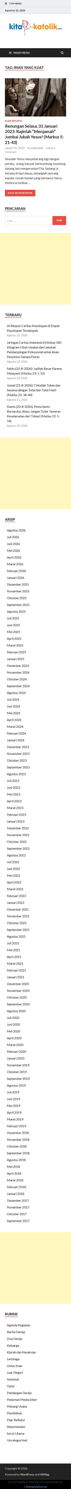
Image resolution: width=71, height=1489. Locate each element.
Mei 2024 (13, 713)
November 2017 (18, 1207)
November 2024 (18, 672)
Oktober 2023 (17, 760)
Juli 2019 (13, 1092)
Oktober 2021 (17, 923)
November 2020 (18, 990)
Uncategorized (17, 1440)
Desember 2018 (18, 1133)
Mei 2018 (13, 1166)
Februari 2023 (16, 814)
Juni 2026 (13, 544)
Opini (10, 1386)
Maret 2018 (15, 1180)
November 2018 (18, 1139)
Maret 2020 (15, 1045)
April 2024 (14, 720)
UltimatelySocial (35, 1486)
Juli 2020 (13, 1017)
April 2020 (14, 1038)
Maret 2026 (15, 564)
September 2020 (18, 1004)
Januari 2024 (15, 740)
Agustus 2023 (16, 774)
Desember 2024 (18, 665)
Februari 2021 (16, 970)
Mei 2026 (13, 550)
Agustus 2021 (16, 936)
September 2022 (18, 848)
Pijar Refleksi (13, 121)
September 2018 (18, 1153)
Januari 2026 (15, 577)
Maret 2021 (15, 963)
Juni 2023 (13, 787)
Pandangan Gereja (19, 1393)
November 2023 (18, 753)
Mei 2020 (13, 1031)
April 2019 (14, 1112)
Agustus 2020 (16, 1011)
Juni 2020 (13, 1024)
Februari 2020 (16, 1051)
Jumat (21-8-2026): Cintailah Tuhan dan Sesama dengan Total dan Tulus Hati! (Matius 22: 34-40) (33, 390)
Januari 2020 (15, 1058)
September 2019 (18, 1078)
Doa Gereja (14, 1338)
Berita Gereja (16, 1332)
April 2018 (14, 1173)
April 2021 (14, 957)
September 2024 (18, 686)
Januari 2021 (15, 977)
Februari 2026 (16, 571)
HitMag (44, 1474)
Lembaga (13, 1359)
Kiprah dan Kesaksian (21, 1352)
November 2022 (18, 835)
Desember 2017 (18, 1200)
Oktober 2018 (17, 1146)
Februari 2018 (16, 1187)
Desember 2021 (18, 909)
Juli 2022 (13, 862)
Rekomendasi (16, 1426)
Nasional (13, 1379)
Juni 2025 (13, 625)
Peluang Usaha (17, 1406)
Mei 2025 (13, 632)
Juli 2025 (13, 618)
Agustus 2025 (16, 611)
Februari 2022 (16, 896)
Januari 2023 (15, 821)
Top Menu (15, 3)
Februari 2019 (16, 1126)
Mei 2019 (13, 1105)
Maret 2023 (15, 808)
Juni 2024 (13, 706)
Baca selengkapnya (20, 193)
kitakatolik (37, 148)
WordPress (27, 1474)
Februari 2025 (16, 652)
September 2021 (18, 929)
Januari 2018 (15, 1194)
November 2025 (18, 591)
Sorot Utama (15, 1433)
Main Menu (21, 52)
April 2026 (14, 557)
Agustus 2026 (16, 530)
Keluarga (13, 1345)
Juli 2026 (13, 537)
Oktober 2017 (17, 1214)
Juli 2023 (13, 781)
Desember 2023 (18, 747)
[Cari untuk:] (35, 220)
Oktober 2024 (17, 679)
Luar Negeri (15, 1372)
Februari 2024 (16, 733)
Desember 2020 (18, 984)
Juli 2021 (13, 943)
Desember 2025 (18, 584)
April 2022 (14, 882)
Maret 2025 (15, 645)
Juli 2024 (13, 699)
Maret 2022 (15, 889)
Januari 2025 (15, 659)
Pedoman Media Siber (22, 1399)
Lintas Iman (14, 1366)
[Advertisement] (35, 269)
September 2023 (18, 767)
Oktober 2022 (17, 841)
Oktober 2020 (17, 997)
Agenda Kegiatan (18, 1325)
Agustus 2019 (16, 1085)
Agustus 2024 (16, 693)
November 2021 (18, 916)
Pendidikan (14, 1413)
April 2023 (14, 801)
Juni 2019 (13, 1099)
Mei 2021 (13, 950)
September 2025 (18, 605)
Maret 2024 (15, 726)
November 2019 (18, 1065)
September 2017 (18, 1221)
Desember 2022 (18, 828)
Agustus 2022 (16, 855)
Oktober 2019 (17, 1072)
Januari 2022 (15, 902)
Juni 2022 (13, 869)
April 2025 (14, 638)
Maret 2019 (15, 1119)
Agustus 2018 (16, 1160)
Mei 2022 (13, 875)
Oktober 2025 (17, 598)
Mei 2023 (13, 794)
